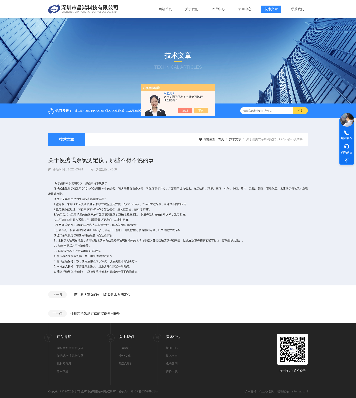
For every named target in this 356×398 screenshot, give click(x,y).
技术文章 (271, 9)
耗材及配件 (64, 363)
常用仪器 (63, 371)
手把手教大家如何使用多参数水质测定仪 (100, 295)
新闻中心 (244, 9)
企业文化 (125, 355)
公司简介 (125, 348)
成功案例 (172, 363)
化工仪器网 (266, 391)
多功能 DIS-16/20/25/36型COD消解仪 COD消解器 (108, 110)
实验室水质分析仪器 (70, 348)
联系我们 (297, 9)
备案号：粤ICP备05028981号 (138, 391)
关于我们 (191, 9)
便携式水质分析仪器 (70, 355)
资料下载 (172, 371)
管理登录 (283, 391)
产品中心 (218, 9)
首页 (221, 139)
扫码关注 (346, 152)
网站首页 (165, 9)
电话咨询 (346, 138)
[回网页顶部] (347, 160)
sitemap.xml (300, 391)
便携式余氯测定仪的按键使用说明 (95, 313)
